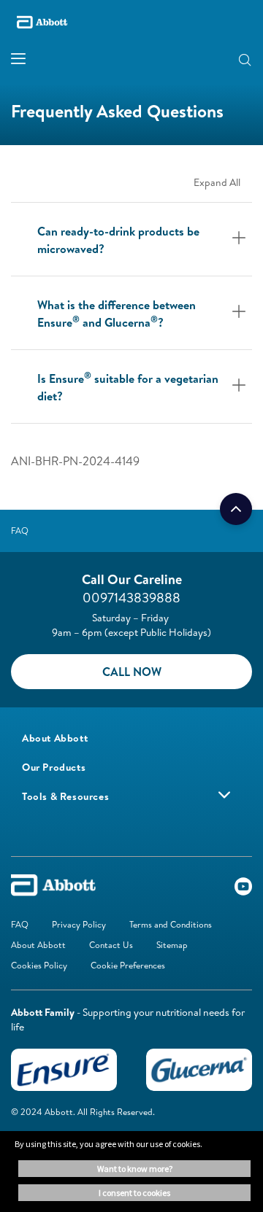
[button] (221, 59)
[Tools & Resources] (224, 795)
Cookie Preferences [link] (128, 965)
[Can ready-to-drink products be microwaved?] (240, 239)
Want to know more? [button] (134, 1168)
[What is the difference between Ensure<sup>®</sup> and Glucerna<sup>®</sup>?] (240, 312)
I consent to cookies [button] (134, 1192)
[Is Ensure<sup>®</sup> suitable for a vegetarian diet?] (240, 386)
